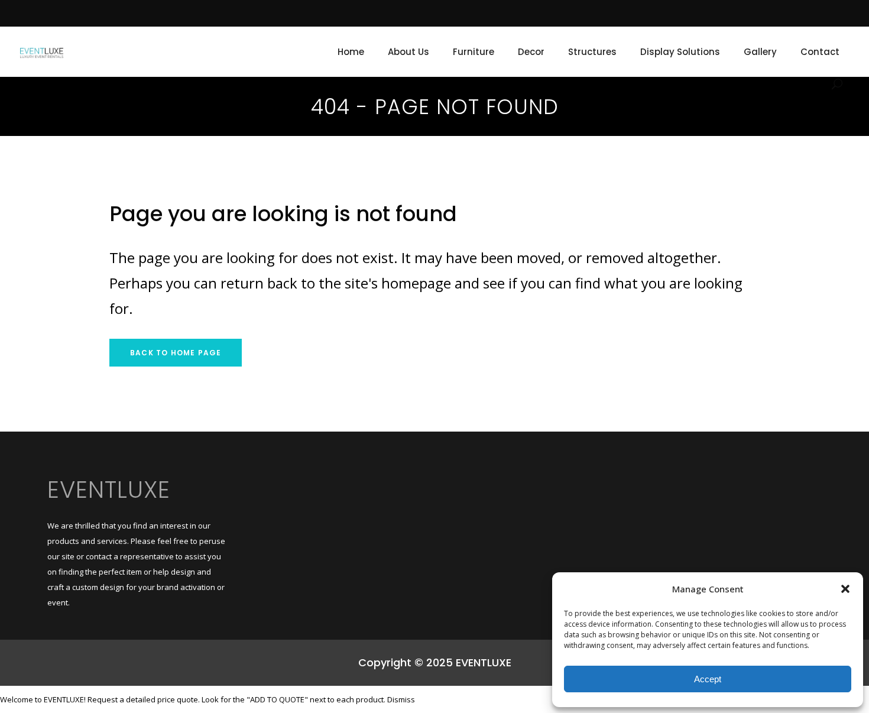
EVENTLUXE (108, 489)
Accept (707, 679)
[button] (845, 589)
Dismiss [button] (401, 699)
